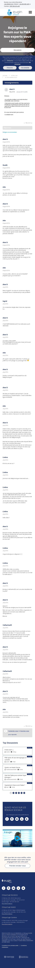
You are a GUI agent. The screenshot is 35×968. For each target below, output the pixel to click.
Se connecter (25, 67)
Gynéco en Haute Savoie (12, 767)
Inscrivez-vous (24, 731)
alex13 (11, 89)
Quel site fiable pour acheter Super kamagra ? (15, 776)
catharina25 (7, 625)
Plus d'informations (7, 903)
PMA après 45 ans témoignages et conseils (15, 759)
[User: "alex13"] (6, 90)
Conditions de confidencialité (10, 945)
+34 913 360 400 (24, 4)
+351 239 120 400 (14, 6)
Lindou (5, 457)
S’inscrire (10, 67)
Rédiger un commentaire (10, 132)
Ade (4, 187)
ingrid (5, 301)
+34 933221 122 (8, 4)
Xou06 (5, 165)
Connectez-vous (13, 731)
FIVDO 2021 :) (9, 750)
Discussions (17, 50)
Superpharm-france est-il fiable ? (15, 785)
